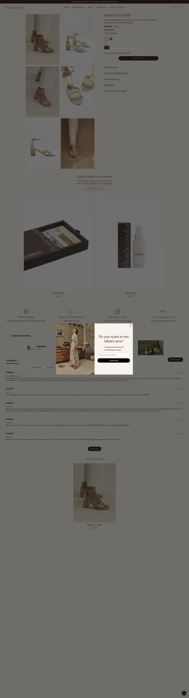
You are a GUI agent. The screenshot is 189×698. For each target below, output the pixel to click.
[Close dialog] (131, 325)
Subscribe (113, 360)
